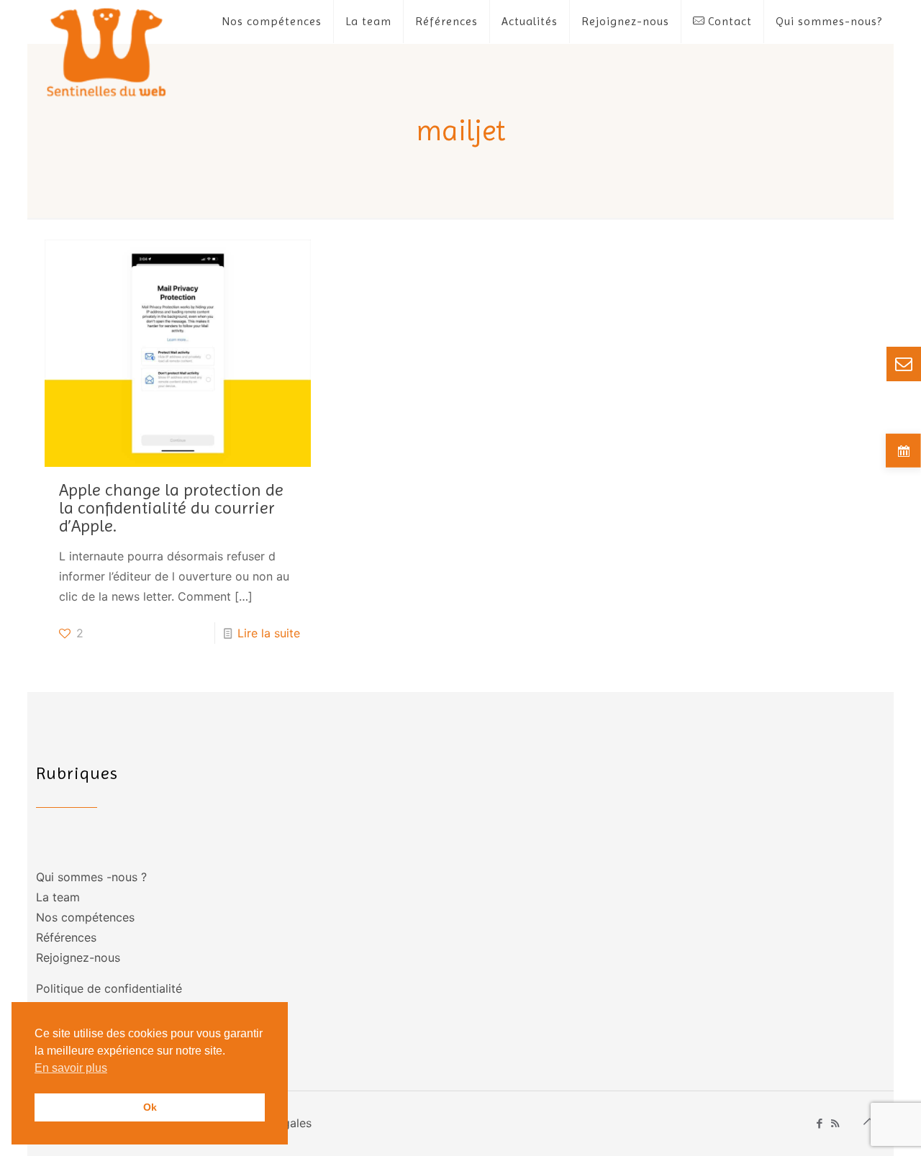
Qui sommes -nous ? (91, 877)
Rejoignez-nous (78, 957)
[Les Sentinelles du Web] (107, 51)
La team (58, 897)
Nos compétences (85, 917)
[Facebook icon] (820, 1123)
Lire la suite (268, 633)
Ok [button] (150, 1107)
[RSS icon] (835, 1123)
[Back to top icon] (870, 1121)
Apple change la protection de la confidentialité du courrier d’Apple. (171, 508)
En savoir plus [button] (71, 1068)
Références (66, 937)
